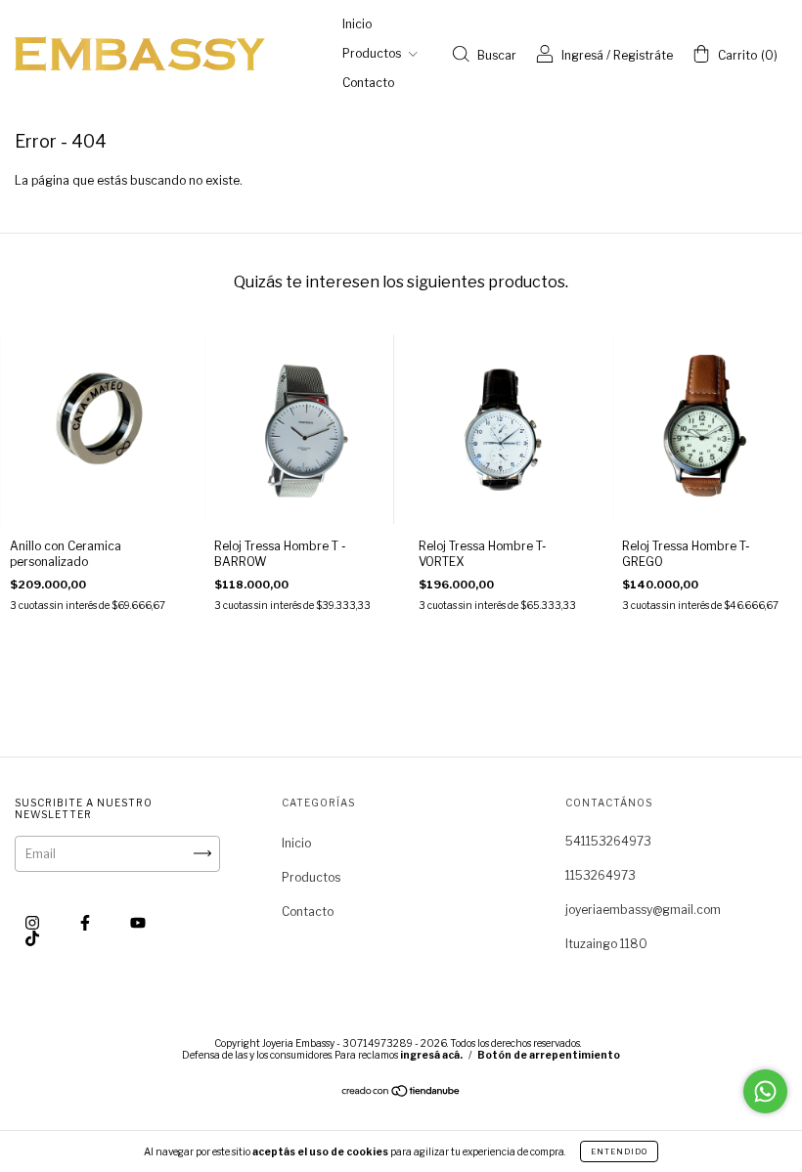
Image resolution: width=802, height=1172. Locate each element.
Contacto (368, 82)
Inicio (357, 24)
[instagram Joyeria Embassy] (34, 922)
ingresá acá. (431, 1055)
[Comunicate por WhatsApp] (765, 1091)
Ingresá (582, 55)
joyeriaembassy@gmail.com (643, 909)
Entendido (619, 1151)
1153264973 (600, 875)
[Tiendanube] (401, 1093)
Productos (373, 53)
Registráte (643, 55)
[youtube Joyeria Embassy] (138, 922)
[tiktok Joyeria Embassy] (32, 938)
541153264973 (608, 841)
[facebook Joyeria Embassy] (86, 922)
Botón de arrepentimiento (548, 1055)
